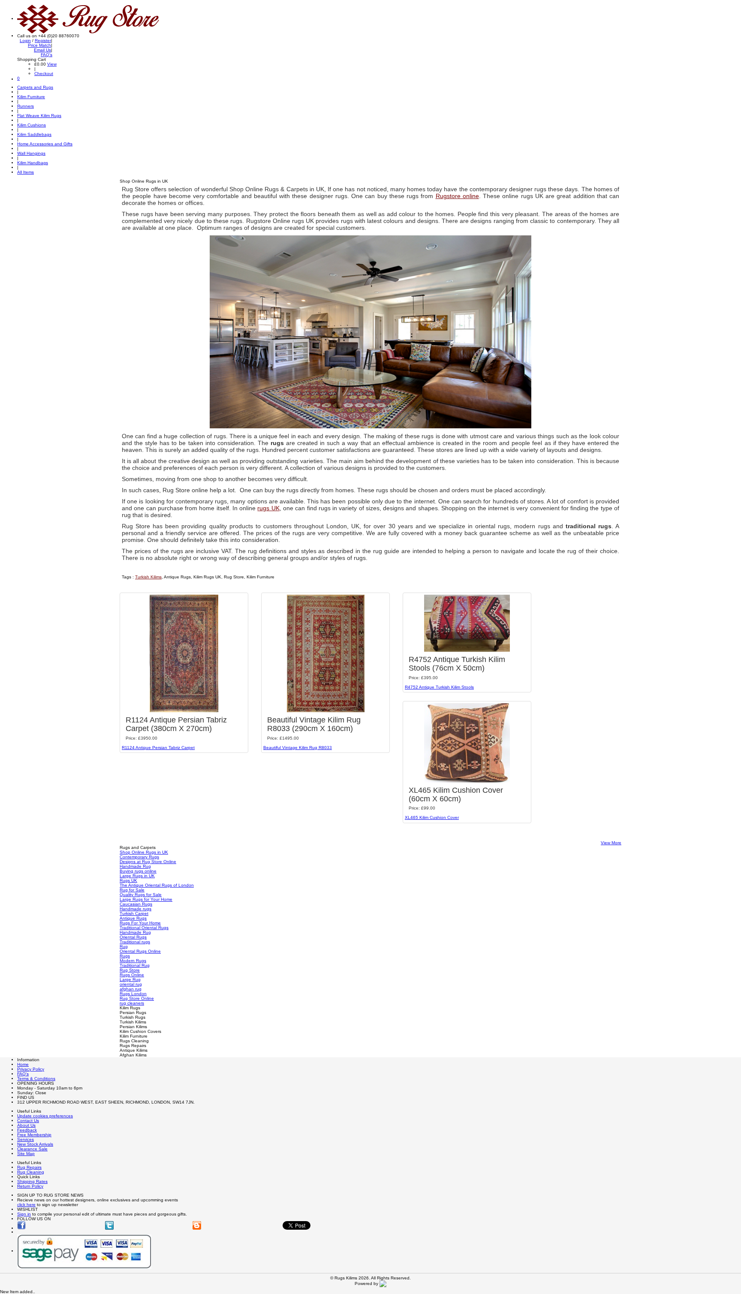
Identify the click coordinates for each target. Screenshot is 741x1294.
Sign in (24, 1214)
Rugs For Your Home (140, 923)
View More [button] (611, 842)
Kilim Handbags (32, 162)
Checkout (43, 73)
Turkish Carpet (134, 913)
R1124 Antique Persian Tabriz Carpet (158, 747)
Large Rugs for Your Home (146, 899)
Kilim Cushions (31, 125)
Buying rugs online (138, 871)
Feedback (27, 1130)
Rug (124, 946)
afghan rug (131, 989)
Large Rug (130, 979)
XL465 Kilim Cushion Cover (432, 817)
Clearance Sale (32, 1149)
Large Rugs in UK (137, 875)
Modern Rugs (133, 960)
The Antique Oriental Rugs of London (157, 885)
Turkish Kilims (148, 577)
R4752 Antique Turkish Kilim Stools (439, 687)
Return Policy (30, 1186)
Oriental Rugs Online (140, 951)
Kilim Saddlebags (34, 134)
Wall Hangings (31, 153)
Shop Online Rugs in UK (144, 852)
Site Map (26, 1153)
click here (26, 1204)
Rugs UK (128, 880)
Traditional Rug (135, 965)
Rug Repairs (29, 1167)
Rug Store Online (137, 998)
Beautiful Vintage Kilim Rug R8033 (297, 747)
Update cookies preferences (45, 1115)
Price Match (39, 45)
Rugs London (133, 993)
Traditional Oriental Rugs (144, 927)
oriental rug (131, 984)
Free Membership (34, 1134)
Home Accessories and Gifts (44, 143)
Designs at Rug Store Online (148, 861)
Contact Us (28, 1120)
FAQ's (46, 54)
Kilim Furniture (31, 96)
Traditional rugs (135, 941)
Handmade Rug (135, 866)
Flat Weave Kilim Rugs (39, 115)
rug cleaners (132, 1003)
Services (25, 1139)
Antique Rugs (133, 918)
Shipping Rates (32, 1181)
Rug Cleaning (30, 1172)
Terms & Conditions (36, 1078)
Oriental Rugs (133, 937)
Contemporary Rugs (139, 857)
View (52, 64)
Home (23, 1064)
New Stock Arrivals (35, 1144)
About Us (26, 1125)
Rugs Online (132, 974)
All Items (25, 172)
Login (25, 40)
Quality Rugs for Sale (141, 894)
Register (43, 40)
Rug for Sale (132, 890)
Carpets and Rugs (35, 87)
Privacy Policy (30, 1069)
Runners (25, 106)
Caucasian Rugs (136, 904)
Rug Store (130, 970)
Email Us (42, 50)
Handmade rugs (135, 908)
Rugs (125, 956)
